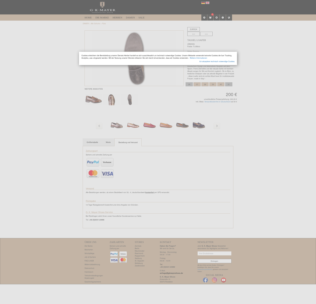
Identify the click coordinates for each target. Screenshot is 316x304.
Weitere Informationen (198, 58)
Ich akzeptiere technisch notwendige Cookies (217, 61)
